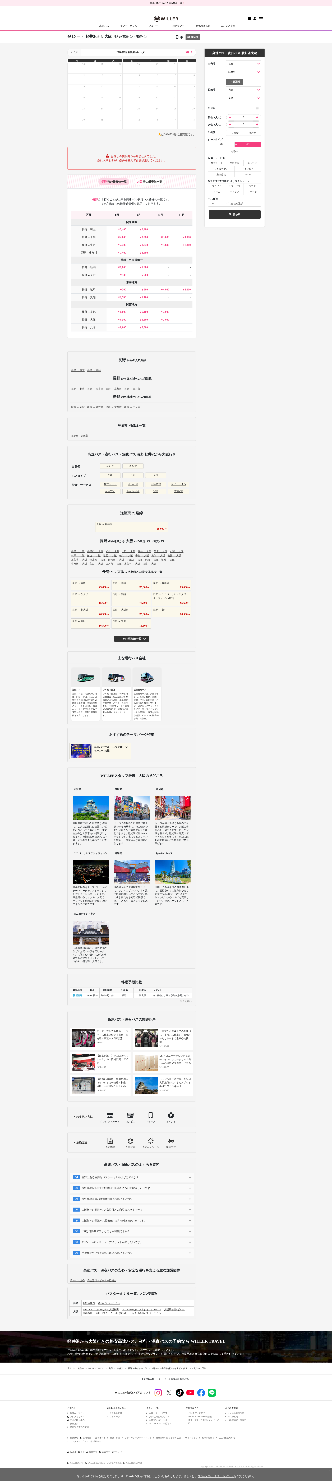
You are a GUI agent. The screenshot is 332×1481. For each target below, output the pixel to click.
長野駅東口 (89, 1303)
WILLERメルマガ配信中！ (161, 1423)
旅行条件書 (100, 1438)
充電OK (178, 491)
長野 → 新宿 (78, 388)
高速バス (104, 26)
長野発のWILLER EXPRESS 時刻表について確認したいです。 (117, 1188)
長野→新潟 (89, 267)
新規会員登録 (115, 1413)
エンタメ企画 (228, 26)
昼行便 (110, 466)
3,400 (123, 252)
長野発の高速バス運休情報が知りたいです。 (107, 1199)
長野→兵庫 (89, 327)
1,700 (123, 297)
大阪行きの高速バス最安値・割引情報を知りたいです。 (114, 1220)
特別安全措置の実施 (79, 1427)
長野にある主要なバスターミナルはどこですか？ (110, 1177)
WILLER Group (77, 1463)
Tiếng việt (118, 1452)
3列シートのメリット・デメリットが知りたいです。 (112, 1242)
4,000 (123, 237)
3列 (133, 475)
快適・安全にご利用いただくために (203, 1421)
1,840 (145, 244)
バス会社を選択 (234, 203)
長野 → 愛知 (94, 370)
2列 (110, 475)
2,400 (123, 229)
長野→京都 (89, 311)
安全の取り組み (77, 1420)
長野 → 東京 (78, 370)
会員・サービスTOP (158, 1413)
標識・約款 (115, 1438)
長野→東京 (89, 244)
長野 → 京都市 (114, 388)
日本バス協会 (77, 1280)
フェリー (153, 26)
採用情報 (87, 1438)
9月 (187, 52)
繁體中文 (93, 1452)
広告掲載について (227, 1438)
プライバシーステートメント (138, 1438)
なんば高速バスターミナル (146, 1313)
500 (124, 275)
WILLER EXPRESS (96, 1463)
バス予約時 (233, 1416)
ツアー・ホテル (128, 26)
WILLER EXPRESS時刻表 (200, 1416)
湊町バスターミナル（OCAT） (112, 1313)
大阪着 (84, 435)
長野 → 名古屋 (95, 388)
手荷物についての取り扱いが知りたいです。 (107, 1253)
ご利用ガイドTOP (196, 1413)
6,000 (123, 311)
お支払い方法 (84, 1116)
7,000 (166, 311)
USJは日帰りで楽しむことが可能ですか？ (106, 1231)
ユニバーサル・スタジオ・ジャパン (141, 1309)
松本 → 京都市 (114, 407)
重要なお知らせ (77, 1413)
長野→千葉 (89, 237)
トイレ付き (133, 491)
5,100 (145, 311)
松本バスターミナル (109, 1303)
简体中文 (106, 1452)
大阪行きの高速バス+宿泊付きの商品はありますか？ (112, 1209)
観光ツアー (178, 26)
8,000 (123, 327)
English (73, 1452)
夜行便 (133, 466)
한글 (83, 1452)
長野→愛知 (89, 297)
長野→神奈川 (88, 252)
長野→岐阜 (89, 289)
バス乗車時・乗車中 (237, 1420)
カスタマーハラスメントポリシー (85, 1441)
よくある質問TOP (236, 1413)
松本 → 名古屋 (95, 407)
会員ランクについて (158, 1420)
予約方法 (81, 1142)
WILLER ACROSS (134, 1463)
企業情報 (74, 1438)
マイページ (114, 1416)
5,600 (145, 319)
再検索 (236, 214)
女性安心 (110, 491)
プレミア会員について (159, 1416)
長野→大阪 (89, 319)
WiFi (155, 491)
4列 (156, 475)
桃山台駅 (88, 1313)
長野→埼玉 (89, 229)
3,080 (145, 237)
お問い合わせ (208, 1438)
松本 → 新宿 (78, 407)
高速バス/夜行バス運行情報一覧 (166, 3)
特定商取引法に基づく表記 (168, 1438)
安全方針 (74, 1423)
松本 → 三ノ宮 (132, 407)
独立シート (110, 484)
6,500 (123, 319)
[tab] (113, 181)
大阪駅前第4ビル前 (174, 1309)
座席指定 (156, 484)
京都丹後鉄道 (203, 26)
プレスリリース (77, 1416)
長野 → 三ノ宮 (132, 388)
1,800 (123, 267)
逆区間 (194, 37)
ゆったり (133, 484)
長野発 (74, 435)
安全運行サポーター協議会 (101, 1280)
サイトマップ (191, 1438)
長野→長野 (89, 275)
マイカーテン (178, 484)
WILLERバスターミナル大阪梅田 (101, 1309)
